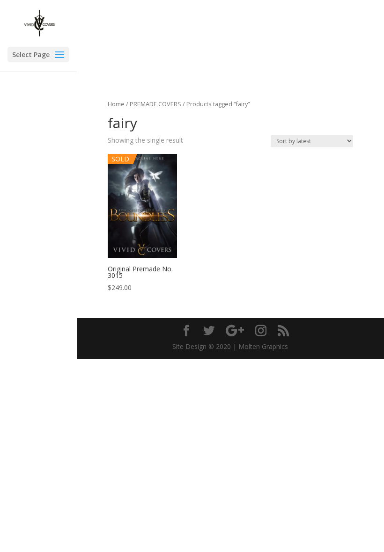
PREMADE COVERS (155, 104)
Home (116, 104)
